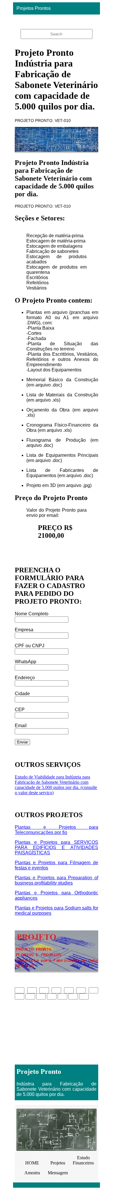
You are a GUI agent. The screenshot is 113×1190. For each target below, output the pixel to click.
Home (55, 20)
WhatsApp (25, 661)
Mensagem (58, 1172)
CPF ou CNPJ (29, 645)
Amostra (32, 1172)
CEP (20, 709)
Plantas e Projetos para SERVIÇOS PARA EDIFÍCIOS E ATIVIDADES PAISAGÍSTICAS (56, 847)
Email (21, 725)
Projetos (57, 1162)
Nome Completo (31, 613)
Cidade (22, 693)
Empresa (24, 629)
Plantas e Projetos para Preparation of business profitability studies (56, 880)
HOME (32, 1162)
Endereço (25, 677)
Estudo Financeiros (83, 1160)
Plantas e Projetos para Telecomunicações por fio (56, 830)
